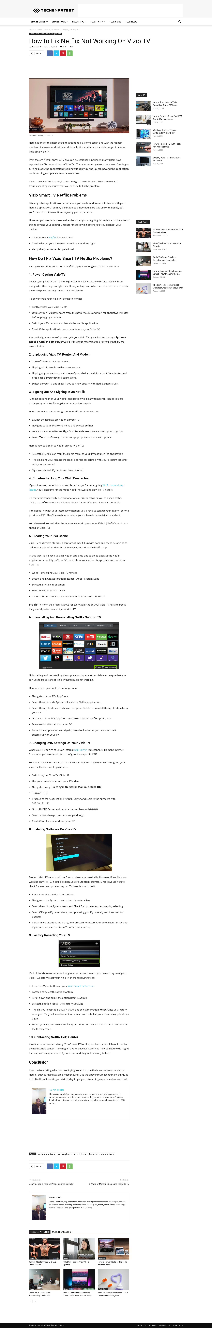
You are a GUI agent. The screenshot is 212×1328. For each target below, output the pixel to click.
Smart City (96, 21)
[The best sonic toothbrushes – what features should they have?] (113, 1279)
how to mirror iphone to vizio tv (101, 1154)
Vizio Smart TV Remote (81, 986)
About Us (152, 1325)
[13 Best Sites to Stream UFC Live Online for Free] (44, 1249)
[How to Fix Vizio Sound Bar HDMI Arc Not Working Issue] (143, 120)
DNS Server (80, 749)
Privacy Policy (164, 1325)
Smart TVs (78, 21)
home (83, 1154)
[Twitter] (56, 53)
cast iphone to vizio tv (46, 1154)
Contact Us (141, 1325)
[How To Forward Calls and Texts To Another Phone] (113, 1249)
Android (102, 1258)
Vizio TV (58, 34)
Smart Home (59, 21)
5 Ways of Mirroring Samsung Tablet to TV (109, 1184)
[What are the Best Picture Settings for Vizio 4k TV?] (143, 134)
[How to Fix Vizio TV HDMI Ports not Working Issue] (143, 147)
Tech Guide (115, 21)
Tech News (131, 21)
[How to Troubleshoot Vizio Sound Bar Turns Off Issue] (143, 106)
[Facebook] (50, 53)
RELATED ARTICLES (40, 1232)
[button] (179, 22)
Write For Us (178, 1325)
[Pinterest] (63, 53)
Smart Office (38, 21)
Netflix (52, 237)
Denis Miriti (37, 47)
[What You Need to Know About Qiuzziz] (79, 1249)
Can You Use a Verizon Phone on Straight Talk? (51, 1184)
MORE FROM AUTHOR (62, 1232)
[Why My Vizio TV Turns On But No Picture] (143, 161)
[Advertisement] (130, 10)
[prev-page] (31, 1301)
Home (31, 29)
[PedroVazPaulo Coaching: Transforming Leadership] (44, 1279)
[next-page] (35, 1301)
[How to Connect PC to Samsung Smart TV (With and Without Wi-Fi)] (79, 1279)
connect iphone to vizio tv (68, 1154)
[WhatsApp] (70, 53)
